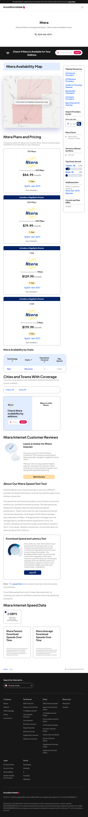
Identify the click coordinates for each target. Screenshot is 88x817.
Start (31, 572)
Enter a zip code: (71, 119)
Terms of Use (8, 768)
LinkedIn (26, 768)
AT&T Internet (28, 703)
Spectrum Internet (30, 707)
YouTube (26, 775)
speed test (17, 584)
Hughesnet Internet (30, 735)
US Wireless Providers (71, 80)
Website (69, 193)
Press (5, 714)
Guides (65, 707)
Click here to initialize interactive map (32, 102)
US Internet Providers (70, 74)
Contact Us (7, 718)
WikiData (26, 779)
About (5, 703)
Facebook (27, 764)
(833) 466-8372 (45, 34)
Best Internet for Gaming (73, 104)
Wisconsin (29, 369)
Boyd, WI (22, 390)
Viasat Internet (29, 728)
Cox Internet (28, 720)
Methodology (8, 711)
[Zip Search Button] (79, 124)
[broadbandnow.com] (14, 7)
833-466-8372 (33, 186)
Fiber (9, 369)
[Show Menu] (82, 7)
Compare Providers (70, 98)
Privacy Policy (8, 764)
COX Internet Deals (50, 725)
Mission (6, 707)
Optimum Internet (30, 739)
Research (66, 703)
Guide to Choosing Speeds (74, 86)
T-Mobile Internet (30, 711)
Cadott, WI (10, 390)
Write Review (39, 477)
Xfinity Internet (29, 731)
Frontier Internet (29, 724)
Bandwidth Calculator (70, 92)
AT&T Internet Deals (50, 703)
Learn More (71, 1)
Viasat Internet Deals (51, 735)
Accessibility (8, 772)
